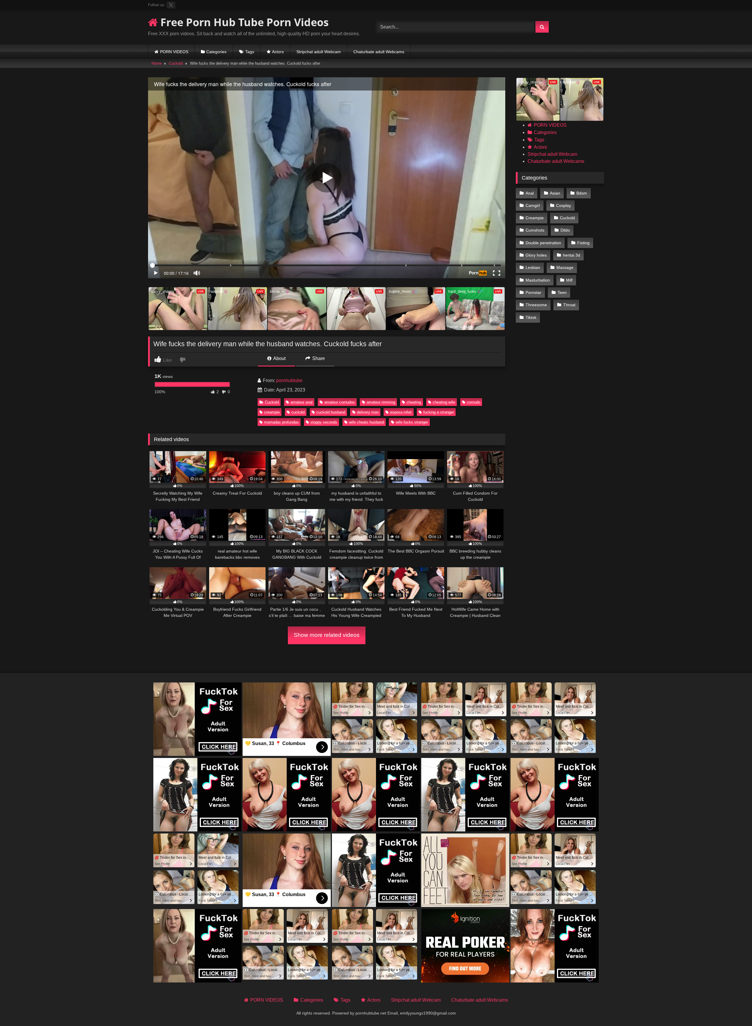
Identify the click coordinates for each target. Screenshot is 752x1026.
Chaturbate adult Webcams (378, 51)
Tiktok (531, 317)
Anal (530, 193)
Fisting (583, 242)
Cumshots (535, 230)
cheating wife (444, 402)
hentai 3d (571, 255)
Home (157, 63)
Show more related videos (327, 635)
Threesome (536, 304)
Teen (562, 292)
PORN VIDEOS (174, 51)
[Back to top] (733, 1008)
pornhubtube (289, 380)
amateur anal (302, 402)
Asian (555, 193)
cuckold (298, 412)
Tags (249, 51)
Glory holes (536, 255)
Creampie (535, 217)
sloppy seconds (323, 422)
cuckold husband (330, 412)
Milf (569, 280)
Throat (569, 304)
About (279, 358)
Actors (278, 51)
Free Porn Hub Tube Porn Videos (243, 22)
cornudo (473, 402)
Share (318, 358)
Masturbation (538, 280)
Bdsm (581, 193)
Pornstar (533, 292)
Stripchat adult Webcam (318, 51)
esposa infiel (401, 412)
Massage (564, 267)
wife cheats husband (366, 422)
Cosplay (563, 205)
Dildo (565, 230)
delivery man (368, 412)
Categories (216, 51)
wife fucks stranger (412, 422)
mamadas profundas (281, 422)
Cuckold (176, 63)
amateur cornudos (339, 402)
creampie (272, 412)
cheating (414, 402)
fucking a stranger (438, 412)
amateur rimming (381, 402)
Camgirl (533, 205)
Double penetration (543, 242)
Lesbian (533, 267)
